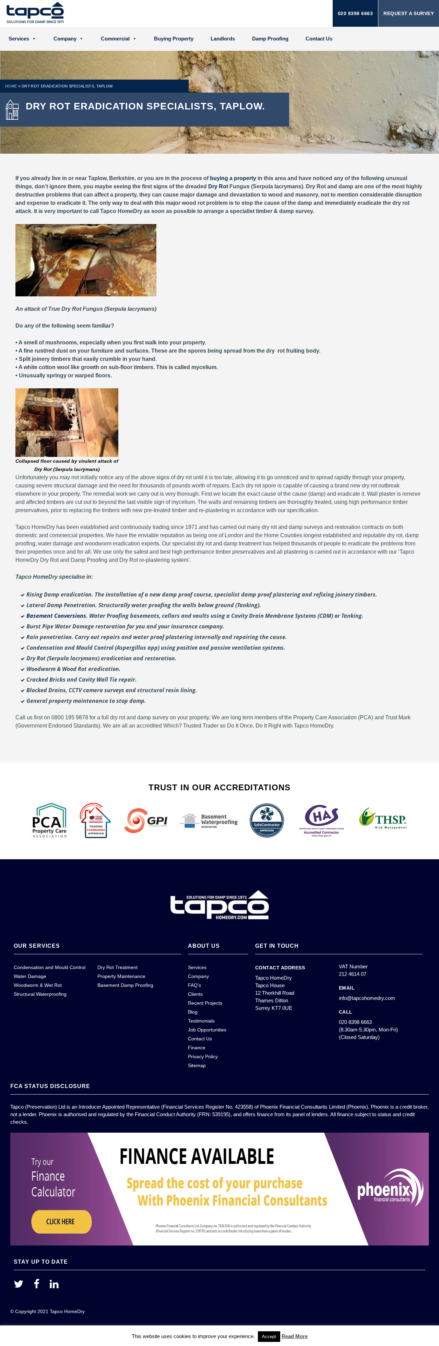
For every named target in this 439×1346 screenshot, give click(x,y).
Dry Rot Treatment (117, 967)
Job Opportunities (207, 1029)
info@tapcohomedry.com (367, 998)
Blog (193, 1012)
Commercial (115, 39)
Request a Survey (408, 13)
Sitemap (197, 1065)
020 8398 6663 (355, 13)
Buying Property (173, 39)
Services (19, 39)
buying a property (233, 178)
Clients (195, 994)
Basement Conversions (56, 615)
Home (11, 86)
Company (65, 39)
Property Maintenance (121, 976)
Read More (295, 1336)
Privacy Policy (203, 1056)
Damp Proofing (270, 39)
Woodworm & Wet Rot (38, 985)
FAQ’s (194, 985)
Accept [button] (269, 1336)
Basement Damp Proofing (125, 985)
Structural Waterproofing (40, 994)
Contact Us (319, 39)
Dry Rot (218, 186)
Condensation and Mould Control (49, 967)
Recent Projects (205, 1003)
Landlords (223, 39)
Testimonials (201, 1021)
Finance (196, 1047)
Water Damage (30, 976)
